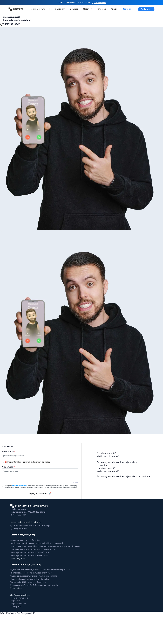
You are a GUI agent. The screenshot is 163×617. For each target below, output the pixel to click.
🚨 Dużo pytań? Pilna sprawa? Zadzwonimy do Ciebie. (27, 462)
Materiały (87, 9)
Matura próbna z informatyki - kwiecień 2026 (29, 552)
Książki (114, 9)
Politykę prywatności (19, 485)
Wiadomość (8, 466)
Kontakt (127, 9)
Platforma (145, 9)
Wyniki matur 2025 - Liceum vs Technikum (28, 582)
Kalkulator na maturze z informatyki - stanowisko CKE (33, 549)
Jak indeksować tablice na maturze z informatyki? (31, 573)
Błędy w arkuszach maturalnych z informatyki (29, 579)
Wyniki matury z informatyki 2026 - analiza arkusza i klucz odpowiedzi (40, 570)
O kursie (74, 9)
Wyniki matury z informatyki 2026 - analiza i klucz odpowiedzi (36, 543)
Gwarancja (102, 9)
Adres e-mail (8, 451)
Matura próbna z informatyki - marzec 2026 (28, 555)
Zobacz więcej (16, 558)
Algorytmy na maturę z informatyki (25, 540)
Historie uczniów (57, 9)
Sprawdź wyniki (99, 2)
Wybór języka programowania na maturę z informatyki (33, 576)
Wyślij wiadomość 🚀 (40, 493)
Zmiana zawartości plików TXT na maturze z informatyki (34, 585)
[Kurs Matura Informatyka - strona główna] (16, 9)
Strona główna (38, 9)
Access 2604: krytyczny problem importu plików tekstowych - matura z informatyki (45, 546)
